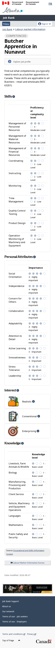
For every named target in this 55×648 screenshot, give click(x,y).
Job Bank (9, 17)
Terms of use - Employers (14, 621)
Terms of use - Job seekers (15, 616)
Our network (8, 611)
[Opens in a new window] (27, 588)
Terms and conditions (13, 634)
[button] (13, 96)
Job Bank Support (10, 601)
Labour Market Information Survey (28, 562)
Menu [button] (6, 23)
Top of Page (8, 640)
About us (6, 606)
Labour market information (30, 29)
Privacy (31, 634)
